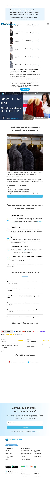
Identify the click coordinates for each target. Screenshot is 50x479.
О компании (7, 450)
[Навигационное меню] (48, 24)
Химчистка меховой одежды (26, 453)
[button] (4, 351)
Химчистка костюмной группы (26, 450)
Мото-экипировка (24, 456)
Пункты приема (37, 473)
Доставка (23, 473)
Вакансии (7, 459)
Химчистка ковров (37, 453)
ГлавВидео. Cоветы (8, 453)
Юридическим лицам (38, 476)
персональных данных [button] (35, 431)
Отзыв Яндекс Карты (5, 347)
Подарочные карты (25, 476)
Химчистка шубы (18, 64)
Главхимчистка (28, 250)
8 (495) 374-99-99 (9, 469)
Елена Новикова (31, 341)
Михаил (3, 341)
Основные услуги (25, 448)
